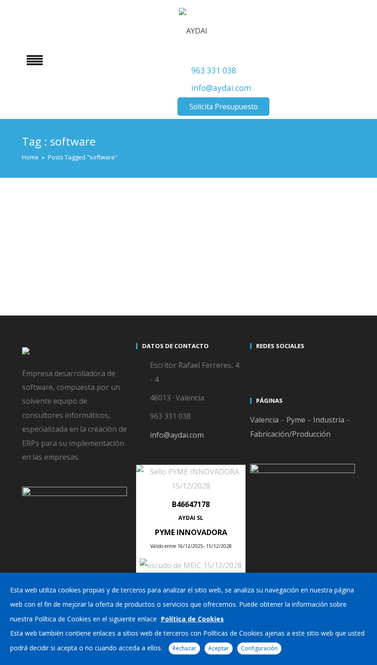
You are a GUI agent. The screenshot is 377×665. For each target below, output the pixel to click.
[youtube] (275, 366)
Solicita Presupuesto (223, 106)
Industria (328, 420)
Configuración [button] (259, 648)
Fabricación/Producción (290, 434)
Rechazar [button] (184, 648)
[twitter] (258, 366)
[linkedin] (291, 366)
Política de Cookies (192, 618)
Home (30, 157)
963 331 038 (213, 70)
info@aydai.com (221, 88)
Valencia (264, 420)
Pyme (295, 420)
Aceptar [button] (218, 648)
